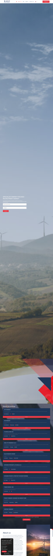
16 (32, 517)
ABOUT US (20, 1)
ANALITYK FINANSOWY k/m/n (10, 442)
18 (35, 517)
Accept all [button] (4, 551)
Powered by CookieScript (7, 554)
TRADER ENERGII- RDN (8, 487)
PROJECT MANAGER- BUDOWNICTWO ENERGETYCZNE (15, 498)
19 (36, 517)
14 (29, 517)
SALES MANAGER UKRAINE (9, 453)
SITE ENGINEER (7, 409)
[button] (46, 2)
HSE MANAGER (7, 420)
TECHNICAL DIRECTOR (8, 431)
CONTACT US (31, 1)
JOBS (23, 1)
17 (33, 517)
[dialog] (7, 546)
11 (25, 517)
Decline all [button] (9, 551)
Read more (7, 544)
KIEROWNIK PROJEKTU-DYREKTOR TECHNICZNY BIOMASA (16, 476)
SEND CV (26, 1)
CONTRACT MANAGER (8, 509)
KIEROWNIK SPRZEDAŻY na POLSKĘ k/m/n (12, 464)
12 (26, 517)
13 (28, 517)
